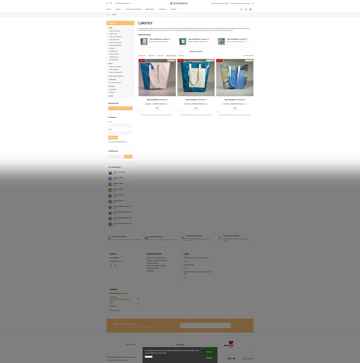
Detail (161, 78)
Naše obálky (150, 271)
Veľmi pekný (113, 297)
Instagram (111, 3)
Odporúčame (142, 55)
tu (165, 353)
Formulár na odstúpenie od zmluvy (156, 266)
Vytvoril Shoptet (250, 359)
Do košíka (153, 78)
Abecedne (181, 55)
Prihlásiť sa (113, 137)
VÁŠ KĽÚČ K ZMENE (188, 265)
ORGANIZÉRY (112, 89)
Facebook (107, 3)
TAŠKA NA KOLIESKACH (115, 37)
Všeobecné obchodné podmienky (219, 3)
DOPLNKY (111, 86)
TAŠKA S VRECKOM (114, 31)
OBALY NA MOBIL (113, 70)
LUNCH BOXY (112, 80)
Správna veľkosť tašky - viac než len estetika (196, 258)
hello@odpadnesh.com (116, 261)
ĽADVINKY (111, 48)
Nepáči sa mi (113, 306)
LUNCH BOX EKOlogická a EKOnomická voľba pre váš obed (197, 273)
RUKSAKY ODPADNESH (115, 45)
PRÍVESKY (112, 92)
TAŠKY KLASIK (113, 34)
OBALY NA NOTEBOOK (115, 67)
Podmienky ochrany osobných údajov (240, 3)
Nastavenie (149, 356)
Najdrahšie (161, 55)
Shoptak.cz (126, 360)
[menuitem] (110, 9)
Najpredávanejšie (171, 55)
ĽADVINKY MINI (113, 51)
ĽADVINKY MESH (113, 57)
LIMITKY (110, 96)
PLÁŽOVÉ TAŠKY (113, 60)
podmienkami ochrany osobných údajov (141, 327)
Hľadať (128, 156)
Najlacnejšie (151, 55)
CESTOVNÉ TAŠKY (114, 40)
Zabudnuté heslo (122, 142)
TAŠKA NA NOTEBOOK (115, 43)
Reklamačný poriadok (153, 263)
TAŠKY (110, 28)
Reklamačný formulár (152, 268)
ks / (120, 108)
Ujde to (112, 302)
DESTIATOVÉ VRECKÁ (115, 83)
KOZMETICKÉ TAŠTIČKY (115, 76)
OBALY (110, 64)
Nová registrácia (113, 142)
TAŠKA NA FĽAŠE (113, 54)
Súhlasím (209, 352)
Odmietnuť (209, 358)
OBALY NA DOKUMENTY (115, 72)
